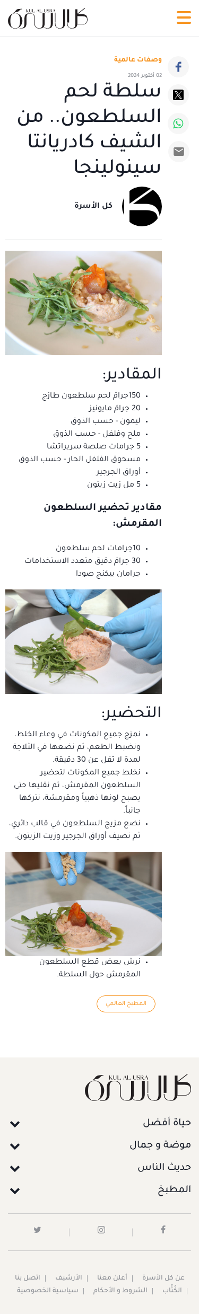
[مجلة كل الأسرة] (99, 1087)
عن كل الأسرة (163, 1278)
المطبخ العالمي (126, 1004)
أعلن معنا (112, 1278)
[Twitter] (178, 94)
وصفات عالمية (138, 60)
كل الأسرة (93, 206)
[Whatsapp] (178, 123)
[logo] (48, 18)
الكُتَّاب (172, 1291)
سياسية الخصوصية (48, 1291)
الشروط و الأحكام (120, 1291)
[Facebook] (178, 66)
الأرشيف (68, 1278)
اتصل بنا (27, 1278)
